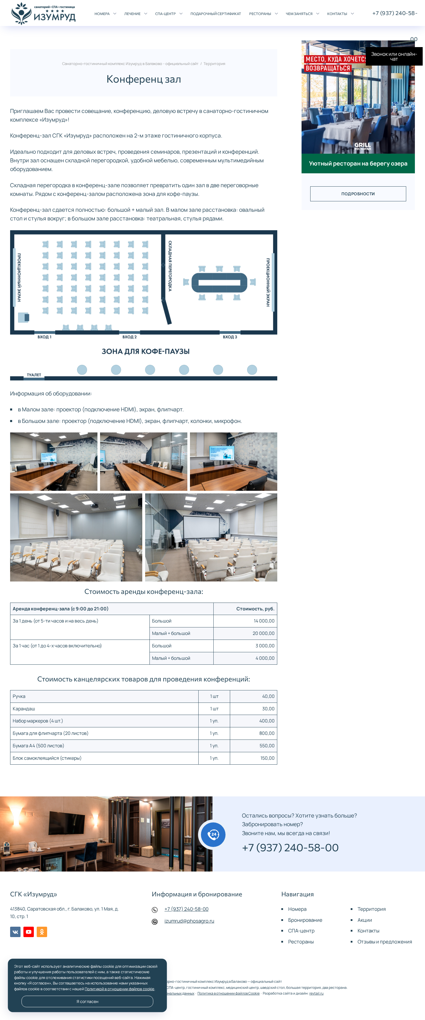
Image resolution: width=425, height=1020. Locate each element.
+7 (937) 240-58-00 (186, 909)
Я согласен (87, 1001)
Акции (365, 920)
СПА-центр (301, 930)
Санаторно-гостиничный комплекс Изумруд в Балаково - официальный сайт (43, 13)
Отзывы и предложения (385, 941)
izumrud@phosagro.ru (189, 920)
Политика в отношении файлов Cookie (228, 993)
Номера (297, 909)
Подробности (358, 193)
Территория (372, 909)
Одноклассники (42, 932)
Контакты (368, 930)
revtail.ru (316, 993)
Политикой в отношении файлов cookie (119, 988)
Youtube (28, 932)
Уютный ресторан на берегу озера (358, 163)
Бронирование (305, 920)
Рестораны (301, 941)
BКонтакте (15, 932)
